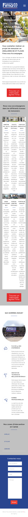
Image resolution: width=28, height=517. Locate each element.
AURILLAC (7, 434)
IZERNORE (7, 448)
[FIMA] (12, 5)
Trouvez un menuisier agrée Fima (14, 93)
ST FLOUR (7, 441)
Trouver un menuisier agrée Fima (14, 297)
